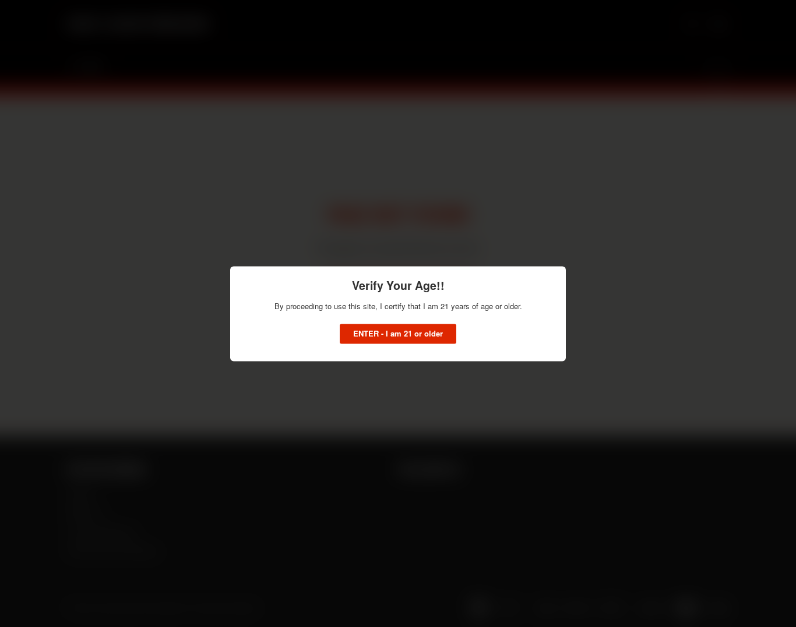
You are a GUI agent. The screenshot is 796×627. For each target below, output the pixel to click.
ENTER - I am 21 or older (398, 333)
